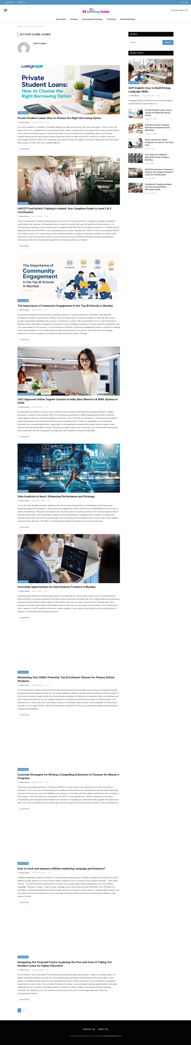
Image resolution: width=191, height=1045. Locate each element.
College (74, 19)
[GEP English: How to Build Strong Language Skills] (150, 71)
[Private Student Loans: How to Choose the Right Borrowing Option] (69, 89)
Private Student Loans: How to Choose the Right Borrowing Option (59, 118)
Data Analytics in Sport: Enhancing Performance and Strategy (56, 496)
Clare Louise (39, 43)
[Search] (186, 2)
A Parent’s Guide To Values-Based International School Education (157, 127)
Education (61, 19)
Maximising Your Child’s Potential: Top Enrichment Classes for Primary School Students (66, 679)
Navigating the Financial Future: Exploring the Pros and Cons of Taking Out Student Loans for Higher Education (65, 964)
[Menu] (5, 10)
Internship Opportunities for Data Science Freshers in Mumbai (56, 586)
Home (20, 26)
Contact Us (10, 2)
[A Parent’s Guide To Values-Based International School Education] (135, 128)
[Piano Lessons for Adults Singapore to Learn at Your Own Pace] (135, 143)
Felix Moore (135, 96)
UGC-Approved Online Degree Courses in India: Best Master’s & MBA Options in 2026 (68, 401)
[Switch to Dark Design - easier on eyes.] (182, 2)
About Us (21, 2)
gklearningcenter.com (112, 1036)
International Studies (92, 19)
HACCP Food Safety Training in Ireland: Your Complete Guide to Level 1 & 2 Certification (64, 210)
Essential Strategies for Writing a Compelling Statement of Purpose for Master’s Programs (68, 776)
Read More (24, 149)
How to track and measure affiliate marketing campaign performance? (61, 868)
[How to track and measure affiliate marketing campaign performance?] (69, 840)
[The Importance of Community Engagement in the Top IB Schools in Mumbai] (69, 277)
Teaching (111, 19)
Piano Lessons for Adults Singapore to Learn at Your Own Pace (159, 142)
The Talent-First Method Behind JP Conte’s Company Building (157, 157)
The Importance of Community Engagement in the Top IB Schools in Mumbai (65, 305)
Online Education (26, 394)
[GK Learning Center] (95, 10)
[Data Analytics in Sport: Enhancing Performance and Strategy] (69, 468)
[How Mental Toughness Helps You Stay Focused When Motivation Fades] (135, 188)
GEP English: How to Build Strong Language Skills (149, 89)
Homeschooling (127, 19)
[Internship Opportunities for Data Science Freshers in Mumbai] (69, 558)
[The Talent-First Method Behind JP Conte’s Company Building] (135, 158)
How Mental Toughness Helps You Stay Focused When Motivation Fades (158, 187)
